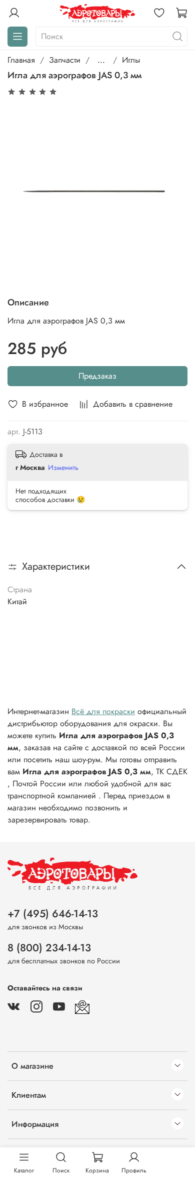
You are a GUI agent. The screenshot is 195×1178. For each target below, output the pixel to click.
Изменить (63, 467)
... (101, 60)
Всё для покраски (103, 711)
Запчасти (64, 60)
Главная (21, 60)
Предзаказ (97, 376)
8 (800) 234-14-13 (49, 947)
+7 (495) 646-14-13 (53, 913)
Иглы (131, 60)
